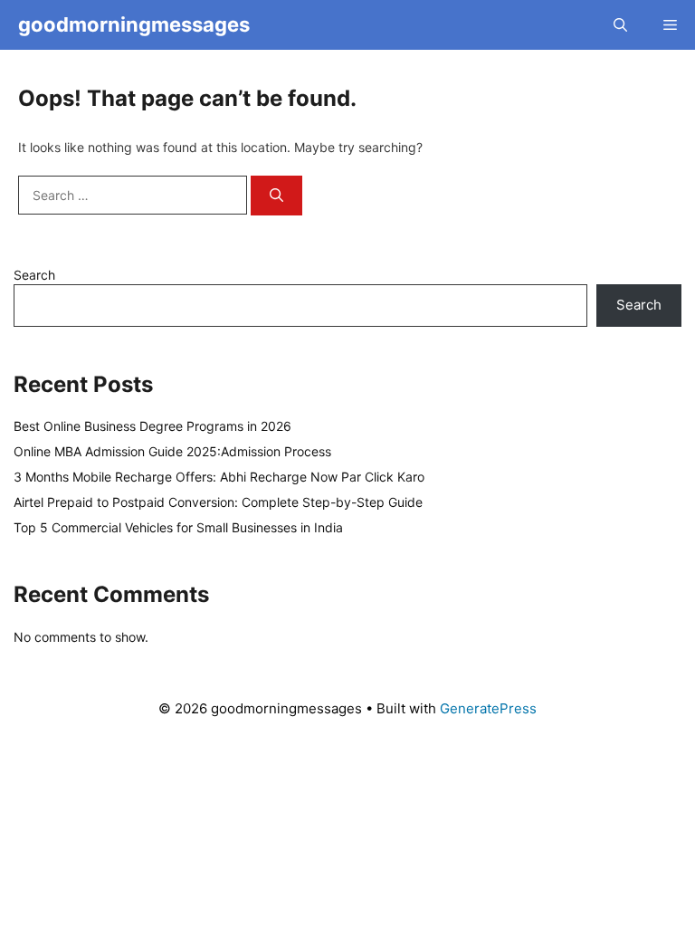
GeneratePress (488, 708)
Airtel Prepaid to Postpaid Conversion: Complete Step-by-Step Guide (218, 502)
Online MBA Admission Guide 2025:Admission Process (172, 451)
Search (34, 274)
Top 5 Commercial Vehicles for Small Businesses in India (178, 527)
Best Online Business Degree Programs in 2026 (152, 426)
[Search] (276, 196)
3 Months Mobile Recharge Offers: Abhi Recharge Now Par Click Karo (219, 476)
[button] (620, 25)
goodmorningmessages (134, 24)
